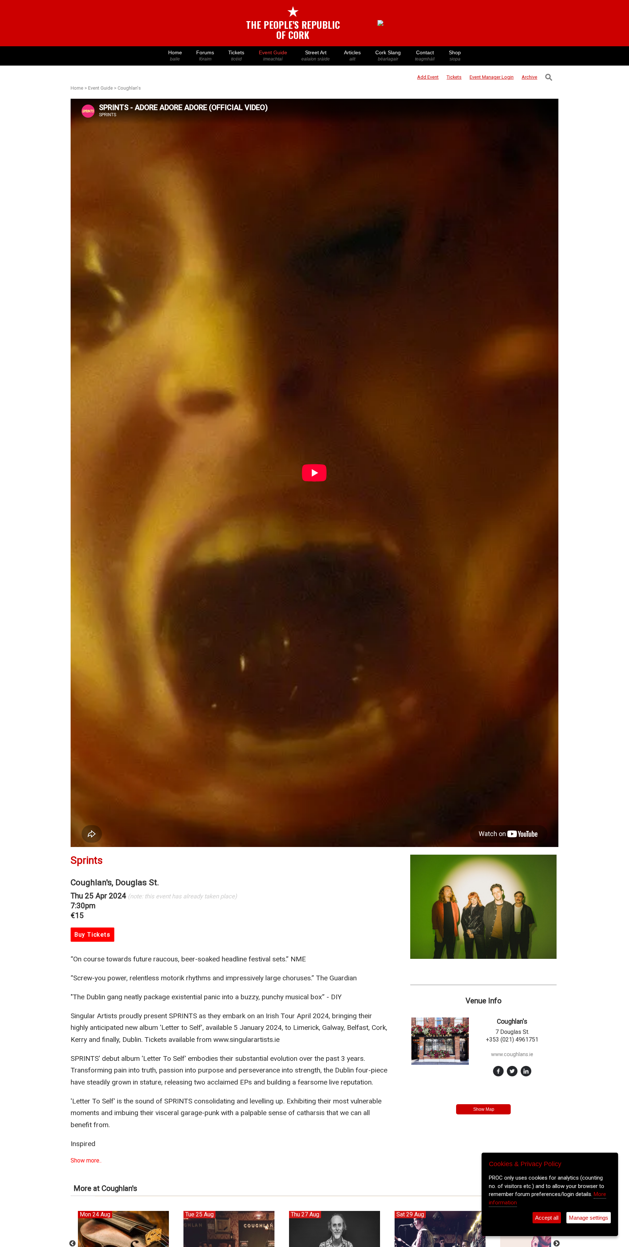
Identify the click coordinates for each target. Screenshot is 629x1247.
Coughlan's (129, 88)
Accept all (546, 1218)
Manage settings (588, 1218)
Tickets (236, 56)
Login (492, 77)
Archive (529, 77)
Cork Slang (388, 56)
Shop (455, 56)
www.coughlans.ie (512, 1054)
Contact (425, 56)
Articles (352, 56)
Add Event (428, 77)
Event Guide (273, 56)
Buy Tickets (92, 934)
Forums (205, 56)
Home (175, 56)
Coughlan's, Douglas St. (115, 882)
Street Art (315, 56)
